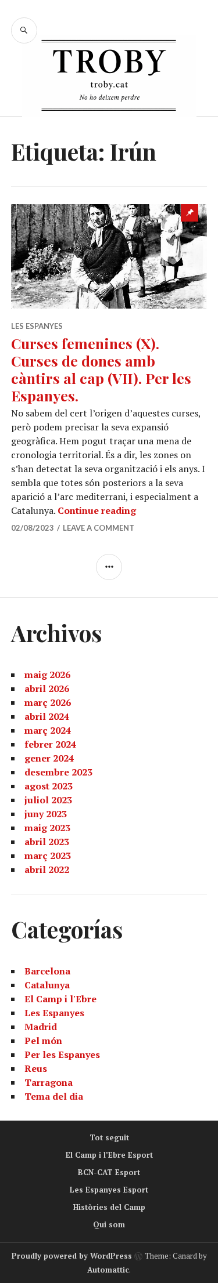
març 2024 (47, 730)
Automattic (108, 1269)
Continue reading (97, 510)
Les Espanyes (37, 326)
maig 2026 (47, 674)
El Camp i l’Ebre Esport (109, 1155)
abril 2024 (46, 716)
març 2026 (47, 702)
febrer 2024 (50, 744)
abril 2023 (46, 841)
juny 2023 (45, 813)
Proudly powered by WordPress (72, 1256)
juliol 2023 (48, 799)
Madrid (40, 1026)
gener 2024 (49, 758)
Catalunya (47, 984)
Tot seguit (109, 1137)
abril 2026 (46, 688)
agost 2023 (48, 786)
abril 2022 (46, 869)
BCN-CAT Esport (109, 1172)
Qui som (109, 1224)
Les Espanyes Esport (109, 1189)
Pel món (43, 1040)
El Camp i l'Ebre (60, 998)
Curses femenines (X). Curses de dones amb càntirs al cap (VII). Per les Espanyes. (101, 369)
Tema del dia (53, 1096)
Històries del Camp (109, 1207)
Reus (35, 1068)
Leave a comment (98, 527)
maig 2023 (47, 827)
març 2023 (47, 855)
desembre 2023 (58, 772)
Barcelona (47, 971)
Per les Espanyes (62, 1054)
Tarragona (48, 1082)
